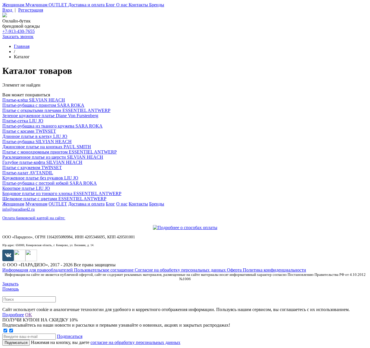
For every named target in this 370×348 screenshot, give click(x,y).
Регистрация (30, 10)
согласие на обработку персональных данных (135, 342)
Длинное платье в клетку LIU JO (34, 136)
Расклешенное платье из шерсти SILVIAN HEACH (52, 157)
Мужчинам (37, 4)
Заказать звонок (18, 36)
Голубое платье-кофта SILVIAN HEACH (42, 162)
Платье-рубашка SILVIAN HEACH (37, 141)
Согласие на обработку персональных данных (181, 269)
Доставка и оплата (87, 4)
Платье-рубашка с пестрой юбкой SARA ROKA (49, 183)
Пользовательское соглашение (104, 269)
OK (28, 314)
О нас (122, 4)
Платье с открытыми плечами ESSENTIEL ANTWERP (56, 110)
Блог (111, 4)
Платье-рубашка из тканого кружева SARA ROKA (52, 126)
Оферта (235, 269)
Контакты (139, 4)
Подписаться (69, 336)
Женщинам (13, 4)
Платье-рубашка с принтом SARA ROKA (43, 105)
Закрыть (10, 283)
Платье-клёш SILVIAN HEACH (33, 100)
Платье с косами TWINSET (29, 131)
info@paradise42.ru (18, 209)
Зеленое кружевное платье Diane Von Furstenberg (50, 115)
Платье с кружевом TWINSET (32, 167)
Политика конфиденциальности (274, 269)
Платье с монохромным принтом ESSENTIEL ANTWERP (59, 151)
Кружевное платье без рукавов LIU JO (40, 177)
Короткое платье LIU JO (26, 188)
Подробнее (13, 314)
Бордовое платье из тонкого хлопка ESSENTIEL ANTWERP (61, 193)
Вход (7, 10)
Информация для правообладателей (38, 269)
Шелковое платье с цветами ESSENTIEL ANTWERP (54, 198)
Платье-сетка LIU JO (22, 120)
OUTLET (58, 4)
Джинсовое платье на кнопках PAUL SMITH (46, 146)
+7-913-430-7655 (18, 31)
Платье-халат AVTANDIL (27, 172)
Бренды (156, 4)
